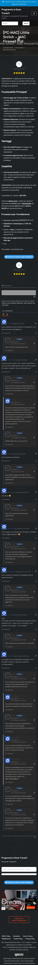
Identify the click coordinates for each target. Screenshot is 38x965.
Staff (20, 402)
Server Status (28, 936)
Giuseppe (21, 590)
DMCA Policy (6, 936)
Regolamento (6, 939)
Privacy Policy (30, 939)
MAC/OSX (6, 50)
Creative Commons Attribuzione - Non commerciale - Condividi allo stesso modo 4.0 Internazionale (19, 960)
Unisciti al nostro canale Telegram (20, 257)
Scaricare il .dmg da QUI (12, 220)
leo (20, 342)
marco (21, 380)
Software (13, 50)
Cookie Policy (18, 939)
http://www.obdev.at (12, 779)
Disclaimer (16, 936)
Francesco (22, 718)
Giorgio (21, 508)
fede (20, 469)
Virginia (21, 677)
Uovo (20, 638)
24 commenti (19, 48)
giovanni (21, 547)
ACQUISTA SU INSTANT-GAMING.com (19, 919)
